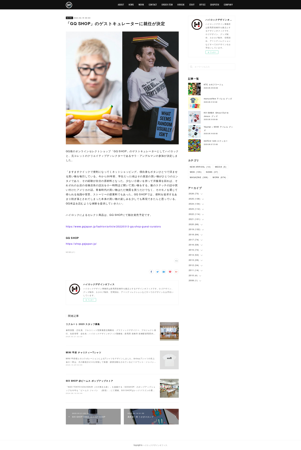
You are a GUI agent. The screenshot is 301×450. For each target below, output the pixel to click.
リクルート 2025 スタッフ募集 (83, 324)
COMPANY (228, 4)
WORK (141, 4)
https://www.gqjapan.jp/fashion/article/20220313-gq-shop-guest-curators (113, 226)
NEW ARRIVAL (200, 166)
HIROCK (181, 4)
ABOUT (121, 4)
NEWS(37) (70, 252)
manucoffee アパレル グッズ (218, 98)
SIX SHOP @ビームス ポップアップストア (89, 380)
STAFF (192, 4)
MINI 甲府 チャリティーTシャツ (83, 352)
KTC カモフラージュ (213, 84)
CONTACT (153, 4)
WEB (196, 172)
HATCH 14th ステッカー (216, 140)
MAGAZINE (199, 177)
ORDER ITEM (167, 4)
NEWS (131, 4)
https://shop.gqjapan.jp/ (81, 243)
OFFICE (202, 4)
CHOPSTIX (214, 4)
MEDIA (220, 166)
